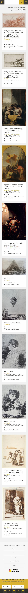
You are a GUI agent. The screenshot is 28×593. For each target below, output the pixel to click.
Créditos (14, 552)
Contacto (14, 548)
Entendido (6, 587)
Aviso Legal (14, 557)
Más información (18, 587)
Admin (14, 565)
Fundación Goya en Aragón (10, 545)
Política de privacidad (14, 561)
